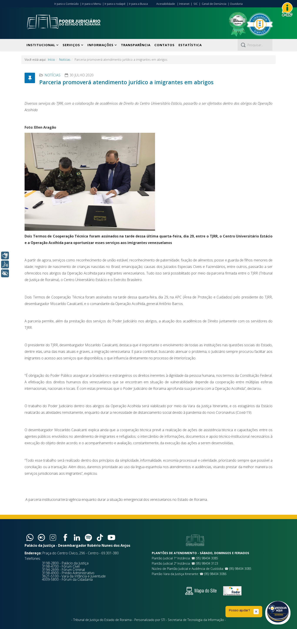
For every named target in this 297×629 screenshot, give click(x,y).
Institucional (41, 45)
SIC (196, 4)
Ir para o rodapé (115, 4)
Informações (100, 45)
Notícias (64, 59)
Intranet (184, 4)
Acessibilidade (165, 4)
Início (51, 59)
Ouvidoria (236, 4)
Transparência (135, 45)
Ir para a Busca (138, 4)
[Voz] (5, 264)
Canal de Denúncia (214, 4)
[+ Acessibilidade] (5, 273)
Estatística (190, 45)
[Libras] (5, 255)
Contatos (164, 45)
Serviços (71, 45)
